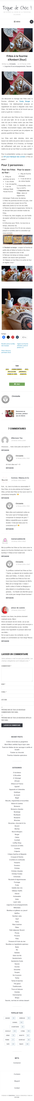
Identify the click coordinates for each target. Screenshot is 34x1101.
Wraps (17, 998)
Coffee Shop (17, 843)
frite (26, 369)
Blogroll (17, 1081)
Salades (17, 953)
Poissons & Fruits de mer (17, 941)
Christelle (12, 64)
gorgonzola (22, 371)
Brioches (17, 820)
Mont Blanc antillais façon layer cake (17, 744)
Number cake (17, 916)
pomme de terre (12, 374)
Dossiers (17, 865)
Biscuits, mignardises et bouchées (17, 801)
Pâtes (17, 927)
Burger (17, 834)
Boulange (17, 812)
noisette (23, 1035)
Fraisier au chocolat (17, 752)
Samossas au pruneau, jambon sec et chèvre (22, 413)
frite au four (12, 371)
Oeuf (17, 919)
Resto (17, 947)
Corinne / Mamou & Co (20, 478)
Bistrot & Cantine (17, 803)
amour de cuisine (18, 608)
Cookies (17, 848)
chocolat (10, 1031)
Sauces (28, 66)
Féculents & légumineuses (17, 879)
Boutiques (17, 815)
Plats (17, 938)
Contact (17, 1088)
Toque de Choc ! (17, 8)
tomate (23, 1044)
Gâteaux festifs (17, 891)
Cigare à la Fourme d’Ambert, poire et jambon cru (22, 345)
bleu (7, 369)
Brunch (17, 826)
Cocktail (17, 840)
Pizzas (17, 933)
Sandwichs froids (17, 961)
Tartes (17, 978)
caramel (17, 1022)
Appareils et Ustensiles (17, 789)
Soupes (17, 972)
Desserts (17, 862)
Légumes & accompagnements (14, 66)
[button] (17, 21)
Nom (3, 684)
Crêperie (17, 851)
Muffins (17, 913)
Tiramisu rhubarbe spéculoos (17, 755)
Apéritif (17, 786)
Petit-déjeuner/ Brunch (17, 930)
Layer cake (17, 902)
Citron (25, 1031)
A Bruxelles (17, 775)
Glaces (17, 893)
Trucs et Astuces (17, 989)
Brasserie (17, 817)
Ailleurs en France (17, 784)
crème (10, 1035)
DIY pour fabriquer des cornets (14, 157)
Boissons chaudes (17, 809)
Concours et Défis (17, 846)
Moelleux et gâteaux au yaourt (17, 910)
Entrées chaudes (17, 871)
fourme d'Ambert (17, 369)
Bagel (17, 798)
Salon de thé (17, 955)
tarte (10, 1044)
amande (9, 1018)
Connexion (17, 1063)
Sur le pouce (17, 975)
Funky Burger (24, 101)
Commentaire (6, 666)
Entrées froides (17, 874)
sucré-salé (24, 1039)
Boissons (17, 806)
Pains (17, 922)
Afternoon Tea (16, 438)
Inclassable (17, 896)
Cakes (17, 837)
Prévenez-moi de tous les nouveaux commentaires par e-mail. (13, 711)
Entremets (17, 877)
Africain (17, 781)
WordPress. (12, 1095)
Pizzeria (17, 936)
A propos (17, 1074)
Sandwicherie (17, 958)
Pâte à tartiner (17, 924)
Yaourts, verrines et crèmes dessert (17, 1000)
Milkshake (17, 908)
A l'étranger (17, 778)
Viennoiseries (17, 995)
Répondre (5, 450)
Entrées (17, 868)
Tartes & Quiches (17, 981)
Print (18, 384)
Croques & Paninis (17, 857)
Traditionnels (17, 986)
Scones (17, 967)
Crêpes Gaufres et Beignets (17, 854)
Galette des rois (17, 888)
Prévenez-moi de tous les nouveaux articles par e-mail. (16, 719)
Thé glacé (17, 984)
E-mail (3, 692)
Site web (4, 700)
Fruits (17, 885)
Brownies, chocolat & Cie (17, 823)
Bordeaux (24, 1018)
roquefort (23, 374)
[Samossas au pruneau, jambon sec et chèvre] (9, 413)
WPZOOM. (17, 1097)
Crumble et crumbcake (17, 860)
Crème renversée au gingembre (17, 742)
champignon (17, 1026)
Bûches (17, 829)
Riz (17, 950)
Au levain (17, 795)
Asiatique (17, 792)
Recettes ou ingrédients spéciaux (17, 944)
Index (17, 899)
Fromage (17, 882)
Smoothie (17, 969)
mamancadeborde (18, 539)
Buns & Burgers (17, 832)
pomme (9, 1039)
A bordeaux (17, 772)
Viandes (17, 992)
